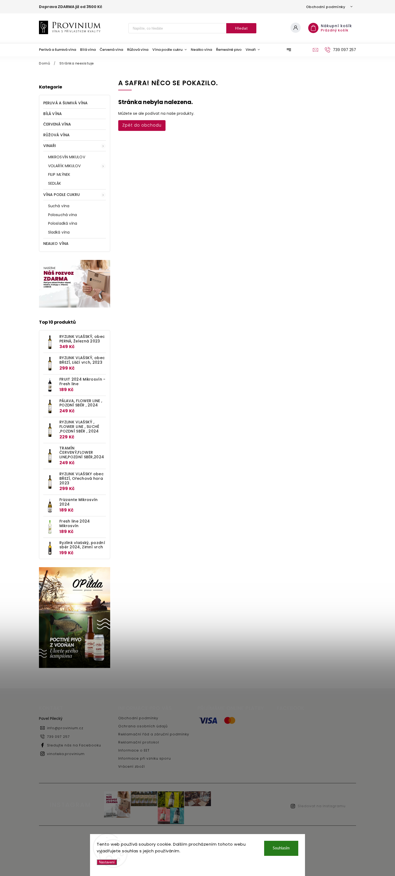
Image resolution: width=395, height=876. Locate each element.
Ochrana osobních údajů (143, 726)
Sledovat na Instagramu (322, 806)
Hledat (241, 28)
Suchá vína (58, 206)
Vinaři (49, 145)
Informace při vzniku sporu (144, 758)
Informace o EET (134, 750)
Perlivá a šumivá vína (65, 103)
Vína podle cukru (61, 194)
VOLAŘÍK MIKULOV (64, 166)
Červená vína (57, 124)
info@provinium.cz (65, 728)
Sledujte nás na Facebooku (74, 745)
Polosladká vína (62, 223)
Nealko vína (56, 243)
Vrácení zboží (131, 766)
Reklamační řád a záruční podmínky (153, 734)
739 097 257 (58, 736)
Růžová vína (56, 135)
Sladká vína (59, 232)
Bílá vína (52, 113)
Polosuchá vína (62, 214)
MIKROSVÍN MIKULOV (66, 157)
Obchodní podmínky (326, 6)
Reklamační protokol (138, 742)
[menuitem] (59, 49)
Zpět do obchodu (141, 125)
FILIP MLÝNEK (59, 174)
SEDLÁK (54, 183)
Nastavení (107, 862)
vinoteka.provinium (66, 754)
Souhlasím (281, 848)
